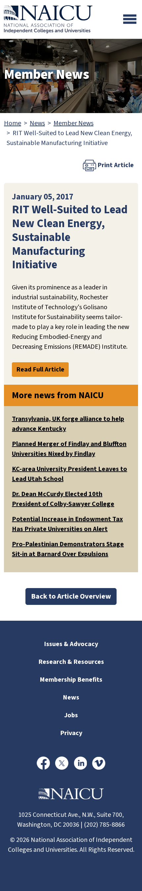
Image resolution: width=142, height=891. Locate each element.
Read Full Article (40, 369)
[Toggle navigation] (129, 19)
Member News (73, 123)
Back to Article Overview (71, 596)
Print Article (115, 165)
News (37, 123)
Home (12, 123)
